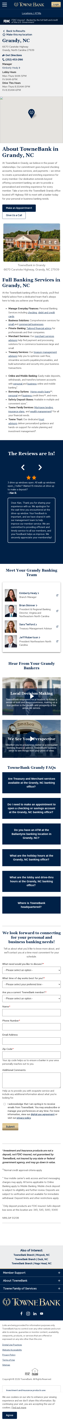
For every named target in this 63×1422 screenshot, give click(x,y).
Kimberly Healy (10, 67)
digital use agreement (43, 1114)
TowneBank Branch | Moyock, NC (31, 1254)
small (11, 324)
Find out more (18, 1407)
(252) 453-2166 (14, 59)
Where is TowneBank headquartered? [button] (31, 905)
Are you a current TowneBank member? (23, 992)
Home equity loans (40, 391)
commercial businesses (31, 324)
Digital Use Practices (12, 1345)
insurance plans (16, 411)
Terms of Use (8, 1360)
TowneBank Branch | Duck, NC (31, 1259)
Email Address (10, 1034)
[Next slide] (39, 467)
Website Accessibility (12, 1349)
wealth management (41, 411)
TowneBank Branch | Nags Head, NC (32, 1263)
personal (18, 383)
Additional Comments (14, 1070)
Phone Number (10, 1020)
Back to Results (15, 31)
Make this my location (19, 34)
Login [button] (56, 4)
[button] (4, 5)
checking (32, 312)
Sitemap (6, 1364)
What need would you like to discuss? (22, 964)
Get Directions (12, 55)
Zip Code (7, 1049)
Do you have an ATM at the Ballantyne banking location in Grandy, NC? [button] (31, 833)
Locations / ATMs (31, 13)
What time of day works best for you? (23, 978)
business (32, 383)
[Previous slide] (23, 467)
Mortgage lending (43, 407)
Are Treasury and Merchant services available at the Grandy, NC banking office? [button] (31, 782)
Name (5, 1006)
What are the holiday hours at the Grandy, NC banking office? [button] (31, 857)
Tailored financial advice (39, 328)
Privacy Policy (8, 1355)
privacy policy (24, 1117)
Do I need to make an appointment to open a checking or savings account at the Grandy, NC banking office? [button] (31, 808)
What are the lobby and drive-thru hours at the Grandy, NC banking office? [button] (32, 881)
